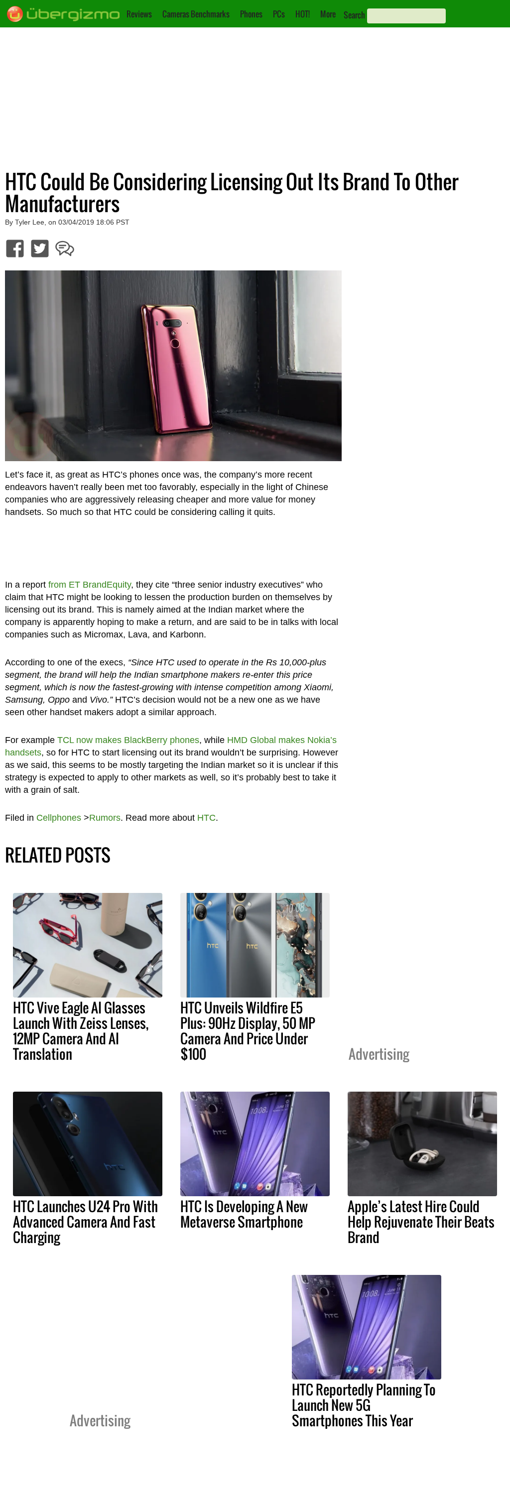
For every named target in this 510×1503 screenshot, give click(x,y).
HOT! (302, 14)
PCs (279, 14)
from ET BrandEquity (89, 585)
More (328, 14)
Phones (251, 14)
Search (354, 15)
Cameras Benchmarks (196, 14)
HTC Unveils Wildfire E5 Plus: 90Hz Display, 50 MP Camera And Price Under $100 (247, 1031)
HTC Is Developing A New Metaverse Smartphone (244, 1214)
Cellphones (58, 818)
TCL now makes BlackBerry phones (128, 740)
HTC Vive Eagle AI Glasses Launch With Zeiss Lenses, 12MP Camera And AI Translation (80, 1031)
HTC (206, 818)
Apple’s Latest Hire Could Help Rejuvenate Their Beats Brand (421, 1221)
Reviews (139, 14)
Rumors (105, 818)
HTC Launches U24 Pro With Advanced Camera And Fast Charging (85, 1221)
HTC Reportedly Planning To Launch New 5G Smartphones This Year (364, 1404)
